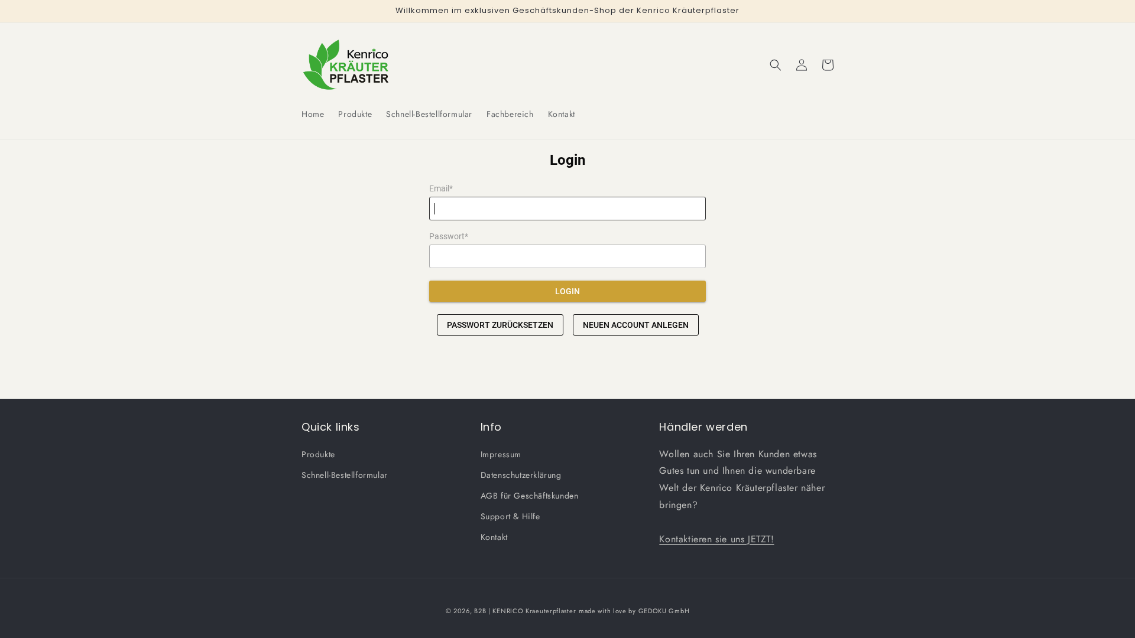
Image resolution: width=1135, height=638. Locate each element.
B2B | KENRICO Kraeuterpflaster (525, 611)
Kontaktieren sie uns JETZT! (716, 539)
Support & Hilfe (510, 516)
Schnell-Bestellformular (344, 475)
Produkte (318, 454)
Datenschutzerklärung (521, 475)
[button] (776, 65)
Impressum (501, 454)
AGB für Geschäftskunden (530, 496)
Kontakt (494, 537)
